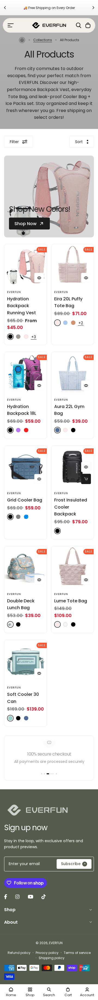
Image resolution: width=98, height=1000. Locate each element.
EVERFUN (14, 292)
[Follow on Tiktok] (43, 896)
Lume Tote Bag (70, 601)
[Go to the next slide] (93, 8)
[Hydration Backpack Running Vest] (25, 265)
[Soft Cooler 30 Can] (25, 661)
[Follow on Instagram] (17, 896)
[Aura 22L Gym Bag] (72, 373)
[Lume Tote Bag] (72, 567)
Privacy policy (47, 952)
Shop (10, 910)
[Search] (78, 25)
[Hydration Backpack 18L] (25, 373)
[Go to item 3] (50, 773)
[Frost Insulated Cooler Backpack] (72, 467)
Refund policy (19, 952)
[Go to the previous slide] (5, 8)
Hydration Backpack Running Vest (21, 306)
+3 (33, 337)
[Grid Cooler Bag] (25, 467)
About (11, 922)
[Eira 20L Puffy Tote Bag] (72, 265)
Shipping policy (52, 958)
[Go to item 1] (41, 773)
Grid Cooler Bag (24, 500)
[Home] (22, 40)
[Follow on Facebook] (5, 896)
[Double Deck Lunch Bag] (25, 567)
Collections (42, 40)
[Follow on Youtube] (30, 896)
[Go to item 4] (56, 773)
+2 (80, 323)
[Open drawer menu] (11, 25)
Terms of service (77, 952)
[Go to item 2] (44, 773)
